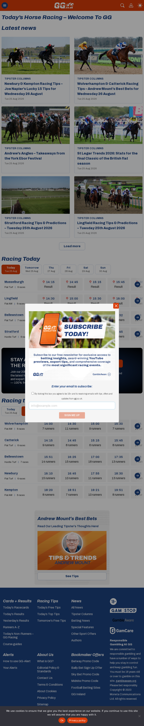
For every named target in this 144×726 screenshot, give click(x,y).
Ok (62, 720)
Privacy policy (77, 720)
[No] (139, 716)
